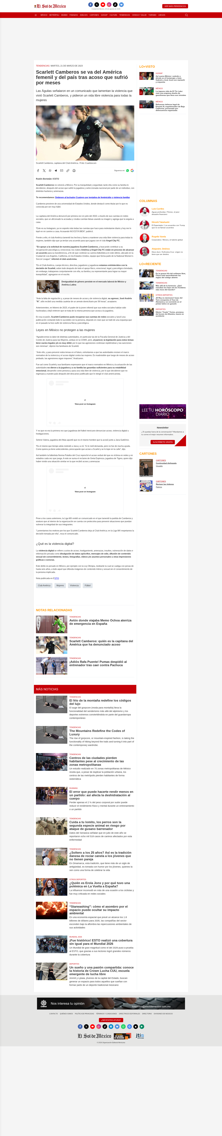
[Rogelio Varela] (144, 238)
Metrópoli (54, 15)
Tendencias (124, 15)
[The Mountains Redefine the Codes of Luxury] (51, 738)
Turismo (152, 15)
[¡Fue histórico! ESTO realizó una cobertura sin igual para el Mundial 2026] (51, 948)
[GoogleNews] (129, 1026)
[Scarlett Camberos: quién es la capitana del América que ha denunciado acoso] (51, 645)
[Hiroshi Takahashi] (144, 225)
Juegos (161, 15)
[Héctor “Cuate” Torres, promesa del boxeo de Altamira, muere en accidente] (146, 312)
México (44, 15)
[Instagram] (109, 4)
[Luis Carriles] (144, 211)
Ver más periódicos (175, 6)
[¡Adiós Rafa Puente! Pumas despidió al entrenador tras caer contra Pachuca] (51, 665)
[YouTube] (103, 4)
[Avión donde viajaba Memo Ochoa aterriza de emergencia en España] (51, 624)
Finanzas (74, 15)
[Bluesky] (121, 4)
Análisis (84, 15)
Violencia (74, 585)
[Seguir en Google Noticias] (132, 170)
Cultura (113, 15)
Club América (44, 585)
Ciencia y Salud (139, 15)
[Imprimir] (74, 171)
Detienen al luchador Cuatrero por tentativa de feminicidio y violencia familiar (92, 197)
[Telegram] (56, 171)
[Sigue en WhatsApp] (128, 170)
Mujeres (60, 585)
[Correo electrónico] (62, 171)
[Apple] (135, 1026)
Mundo (64, 15)
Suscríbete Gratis (163, 442)
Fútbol (88, 585)
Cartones (94, 15)
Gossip (104, 15)
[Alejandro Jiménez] (144, 251)
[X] (96, 4)
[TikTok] (115, 4)
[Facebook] (90, 4)
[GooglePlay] (142, 1026)
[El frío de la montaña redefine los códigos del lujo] (51, 709)
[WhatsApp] (50, 171)
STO (57, 578)
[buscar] (186, 15)
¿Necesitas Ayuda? (111, 1020)
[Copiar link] (68, 171)
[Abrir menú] (36, 15)
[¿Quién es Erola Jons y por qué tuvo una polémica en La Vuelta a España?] (51, 888)
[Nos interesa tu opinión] (111, 1004)
